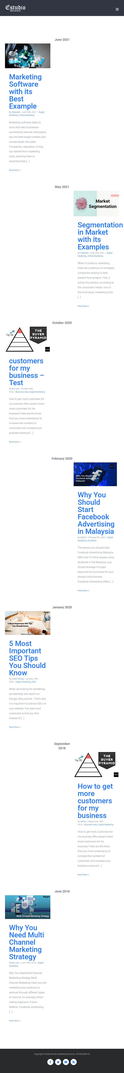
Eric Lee (15, 388)
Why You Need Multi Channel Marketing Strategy (27, 907)
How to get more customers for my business (96, 764)
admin (83, 537)
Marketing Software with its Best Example (27, 55)
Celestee (16, 112)
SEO (34, 682)
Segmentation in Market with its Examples (96, 203)
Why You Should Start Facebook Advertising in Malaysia (96, 474)
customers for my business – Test (27, 339)
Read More (14, 170)
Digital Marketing (37, 392)
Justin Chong (18, 679)
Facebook (92, 540)
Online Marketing (26, 115)
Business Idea (22, 392)
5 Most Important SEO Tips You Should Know (27, 623)
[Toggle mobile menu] (117, 9)
